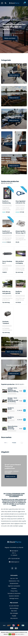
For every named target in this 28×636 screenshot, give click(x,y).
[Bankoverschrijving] (4, 625)
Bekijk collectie (6, 183)
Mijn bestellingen (14, 608)
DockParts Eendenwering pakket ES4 (6, 203)
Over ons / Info (14, 578)
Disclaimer (14, 588)
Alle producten (14, 618)
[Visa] (16, 628)
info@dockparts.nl (14, 562)
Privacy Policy (14, 591)
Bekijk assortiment (10, 38)
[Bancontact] (23, 625)
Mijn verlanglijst (14, 613)
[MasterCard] (18, 625)
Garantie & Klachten (14, 596)
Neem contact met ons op (14, 351)
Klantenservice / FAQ (14, 581)
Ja (9, 634)
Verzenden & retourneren (14, 593)
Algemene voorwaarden (14, 586)
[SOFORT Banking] (9, 625)
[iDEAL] (14, 625)
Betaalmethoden (14, 583)
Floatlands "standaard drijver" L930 (6, 323)
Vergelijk (14, 615)
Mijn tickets (14, 610)
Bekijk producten (14, 75)
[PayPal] (12, 628)
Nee (13, 634)
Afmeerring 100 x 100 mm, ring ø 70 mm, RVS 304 (20, 233)
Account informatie (14, 605)
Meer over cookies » (19, 634)
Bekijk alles (19, 384)
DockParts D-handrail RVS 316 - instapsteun (7, 233)
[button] (1, 30)
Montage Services (14, 598)
